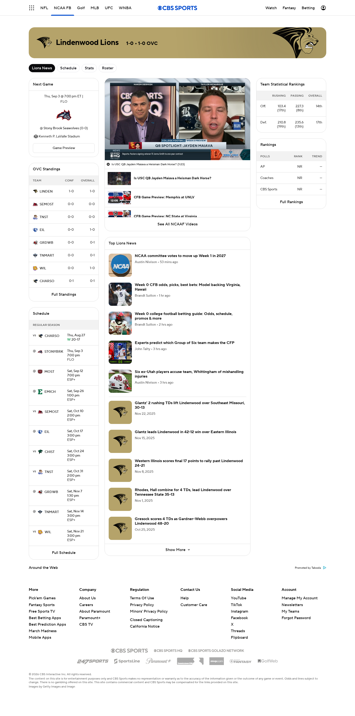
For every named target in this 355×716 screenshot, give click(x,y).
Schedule (68, 68)
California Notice (145, 626)
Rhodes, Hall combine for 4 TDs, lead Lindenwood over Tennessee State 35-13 (183, 492)
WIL (43, 268)
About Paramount (94, 611)
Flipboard (239, 637)
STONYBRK (53, 352)
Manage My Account (300, 598)
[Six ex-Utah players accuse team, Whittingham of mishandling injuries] (120, 381)
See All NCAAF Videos (177, 224)
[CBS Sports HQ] (168, 650)
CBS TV (86, 624)
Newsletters (292, 604)
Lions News (42, 68)
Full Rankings (291, 202)
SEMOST (47, 204)
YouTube (238, 598)
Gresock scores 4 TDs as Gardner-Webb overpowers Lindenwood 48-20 (181, 521)
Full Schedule (64, 552)
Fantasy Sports (42, 604)
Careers (86, 604)
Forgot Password (296, 618)
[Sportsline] (127, 660)
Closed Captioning (146, 619)
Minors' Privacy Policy (149, 611)
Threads (238, 631)
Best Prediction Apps (47, 624)
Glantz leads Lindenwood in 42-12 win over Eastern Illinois (185, 432)
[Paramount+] (158, 660)
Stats (89, 68)
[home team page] (63, 115)
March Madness (43, 631)
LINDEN (46, 191)
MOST (49, 372)
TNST (44, 217)
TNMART (47, 255)
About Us (87, 598)
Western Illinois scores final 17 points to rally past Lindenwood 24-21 (189, 463)
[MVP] (216, 659)
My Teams (290, 611)
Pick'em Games (42, 598)
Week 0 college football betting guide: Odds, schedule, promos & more (184, 316)
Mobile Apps (40, 637)
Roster (108, 68)
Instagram (239, 611)
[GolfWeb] (268, 661)
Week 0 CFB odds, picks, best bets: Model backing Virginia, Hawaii (188, 287)
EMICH (50, 392)
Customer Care (193, 604)
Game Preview (64, 148)
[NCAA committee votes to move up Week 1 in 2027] (120, 265)
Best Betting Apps (45, 618)
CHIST (50, 452)
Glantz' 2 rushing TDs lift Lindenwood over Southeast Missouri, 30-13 (190, 405)
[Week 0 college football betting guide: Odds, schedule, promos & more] (120, 323)
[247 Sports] (92, 660)
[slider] (177, 146)
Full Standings (63, 294)
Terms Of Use (142, 598)
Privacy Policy (142, 604)
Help (184, 598)
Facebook (239, 618)
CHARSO (47, 281)
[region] (177, 119)
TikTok (236, 604)
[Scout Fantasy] (241, 661)
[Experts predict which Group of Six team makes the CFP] (120, 352)
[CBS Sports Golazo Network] (216, 650)
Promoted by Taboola (308, 568)
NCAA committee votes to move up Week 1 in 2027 (180, 255)
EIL (42, 230)
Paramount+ (89, 618)
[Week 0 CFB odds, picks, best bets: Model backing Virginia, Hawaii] (120, 294)
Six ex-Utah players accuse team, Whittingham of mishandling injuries (189, 374)
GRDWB (46, 243)
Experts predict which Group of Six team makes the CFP (184, 342)
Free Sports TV (42, 611)
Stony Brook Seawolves (61, 128)
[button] (31, 8)
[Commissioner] (190, 659)
